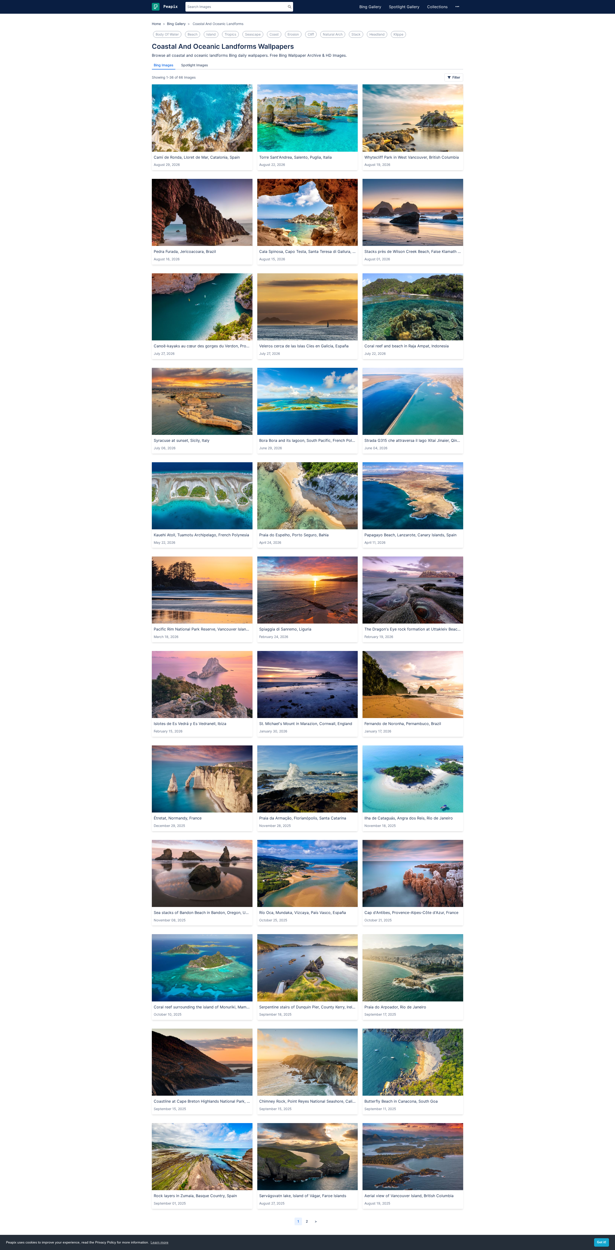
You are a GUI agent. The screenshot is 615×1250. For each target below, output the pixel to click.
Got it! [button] (601, 1242)
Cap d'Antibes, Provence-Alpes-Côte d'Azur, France (411, 912)
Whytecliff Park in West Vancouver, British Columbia (411, 157)
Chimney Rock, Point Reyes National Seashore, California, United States (307, 1101)
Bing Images (163, 65)
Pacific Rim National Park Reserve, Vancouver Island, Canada (202, 629)
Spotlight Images (194, 65)
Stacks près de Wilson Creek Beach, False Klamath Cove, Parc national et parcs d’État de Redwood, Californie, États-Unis (412, 251)
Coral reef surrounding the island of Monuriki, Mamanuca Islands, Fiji (202, 1007)
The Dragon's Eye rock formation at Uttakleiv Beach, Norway (412, 629)
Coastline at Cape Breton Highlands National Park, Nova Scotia (202, 1101)
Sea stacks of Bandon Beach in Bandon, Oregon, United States (202, 912)
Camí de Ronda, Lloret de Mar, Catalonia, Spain (197, 157)
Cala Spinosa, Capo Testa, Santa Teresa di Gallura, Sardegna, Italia (307, 251)
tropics (230, 34)
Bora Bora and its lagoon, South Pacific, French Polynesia (307, 440)
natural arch (333, 34)
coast (274, 34)
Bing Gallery (370, 6)
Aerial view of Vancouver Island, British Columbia (409, 1195)
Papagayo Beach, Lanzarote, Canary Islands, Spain (410, 534)
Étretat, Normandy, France (178, 818)
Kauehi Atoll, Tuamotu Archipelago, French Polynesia (201, 534)
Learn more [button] (159, 1242)
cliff (311, 34)
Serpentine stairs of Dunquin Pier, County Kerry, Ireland (307, 1007)
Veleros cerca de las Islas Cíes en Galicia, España (304, 346)
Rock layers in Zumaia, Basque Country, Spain (195, 1195)
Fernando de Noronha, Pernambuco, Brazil (402, 723)
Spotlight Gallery (404, 6)
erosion (293, 34)
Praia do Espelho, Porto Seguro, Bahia (294, 534)
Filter (455, 77)
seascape (253, 34)
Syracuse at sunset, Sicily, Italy (181, 440)
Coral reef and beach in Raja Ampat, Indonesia (406, 346)
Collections (437, 6)
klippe (398, 34)
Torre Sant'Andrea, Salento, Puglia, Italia (295, 157)
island (211, 34)
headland (377, 34)
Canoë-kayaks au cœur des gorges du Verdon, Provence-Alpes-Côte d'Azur (202, 346)
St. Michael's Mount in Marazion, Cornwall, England (305, 723)
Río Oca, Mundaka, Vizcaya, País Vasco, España (302, 912)
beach (192, 34)
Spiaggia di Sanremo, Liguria (285, 629)
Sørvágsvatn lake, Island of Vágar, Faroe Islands (302, 1195)
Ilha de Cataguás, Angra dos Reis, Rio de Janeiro (408, 818)
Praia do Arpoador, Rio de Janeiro (395, 1007)
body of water (167, 34)
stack (356, 34)
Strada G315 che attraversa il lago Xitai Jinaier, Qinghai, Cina (412, 440)
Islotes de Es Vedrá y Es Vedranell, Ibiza (190, 723)
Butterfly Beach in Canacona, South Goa (401, 1101)
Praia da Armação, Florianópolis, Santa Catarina (302, 818)
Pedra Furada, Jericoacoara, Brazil (185, 251)
